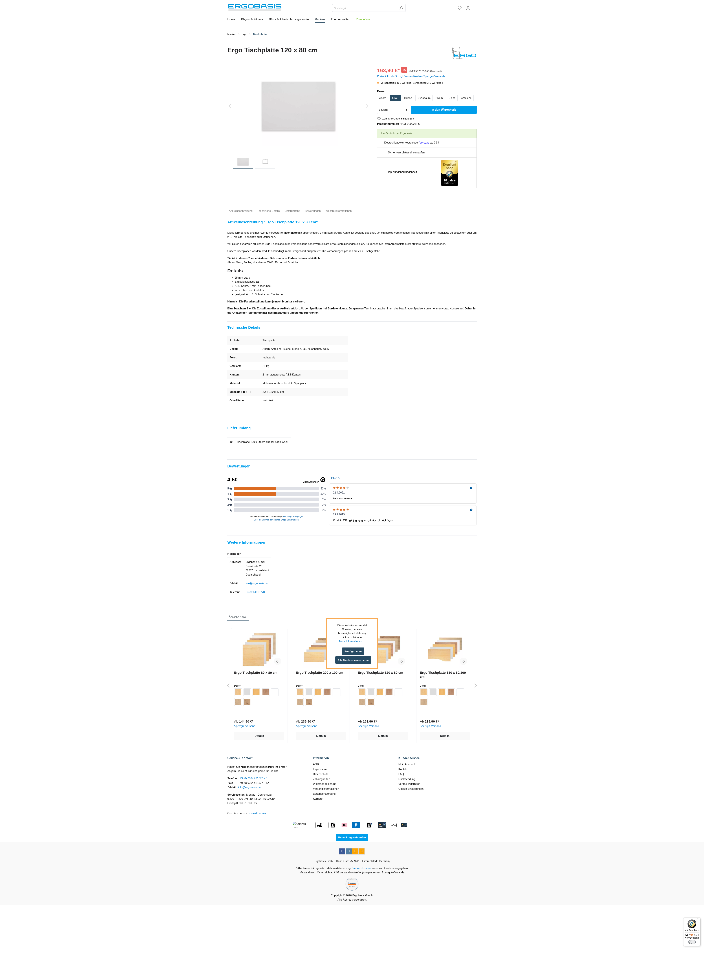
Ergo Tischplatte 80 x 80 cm (256, 672)
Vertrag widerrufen (409, 783)
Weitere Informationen (338, 210)
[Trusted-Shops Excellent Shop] (449, 172)
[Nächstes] (367, 106)
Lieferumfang (292, 210)
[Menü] (698, 919)
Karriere (317, 798)
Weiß (440, 97)
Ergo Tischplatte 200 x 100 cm (319, 672)
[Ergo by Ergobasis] (464, 52)
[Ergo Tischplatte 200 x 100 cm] (321, 649)
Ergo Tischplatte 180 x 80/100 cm (443, 675)
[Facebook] (342, 851)
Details (259, 735)
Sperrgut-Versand (244, 726)
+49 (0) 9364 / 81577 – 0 (252, 778)
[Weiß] (274, 692)
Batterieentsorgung (324, 793)
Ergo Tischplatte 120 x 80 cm (380, 672)
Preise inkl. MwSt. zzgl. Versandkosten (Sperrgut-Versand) (411, 76)
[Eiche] (238, 702)
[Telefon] (361, 851)
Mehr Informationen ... (352, 641)
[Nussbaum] (265, 692)
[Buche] (256, 692)
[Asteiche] (247, 702)
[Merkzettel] (459, 8)
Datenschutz (320, 774)
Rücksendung (406, 779)
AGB (316, 764)
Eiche (452, 97)
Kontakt (403, 769)
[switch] (692, 942)
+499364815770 (255, 592)
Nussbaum (424, 97)
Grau (395, 97)
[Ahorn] (238, 692)
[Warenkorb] (474, 6)
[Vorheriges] (230, 106)
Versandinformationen (326, 788)
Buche (408, 97)
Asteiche (466, 97)
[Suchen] (401, 8)
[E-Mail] (355, 851)
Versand (424, 142)
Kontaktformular (257, 813)
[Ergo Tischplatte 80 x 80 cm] (259, 649)
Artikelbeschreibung (240, 210)
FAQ (401, 774)
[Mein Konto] (468, 8)
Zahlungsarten (321, 779)
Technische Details (268, 210)
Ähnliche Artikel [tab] (238, 616)
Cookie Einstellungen (410, 788)
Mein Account (406, 764)
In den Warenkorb (444, 109)
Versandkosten (362, 868)
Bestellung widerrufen (352, 837)
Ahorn (382, 97)
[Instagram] (349, 851)
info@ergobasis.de (256, 583)
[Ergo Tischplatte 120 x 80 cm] (383, 649)
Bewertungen (313, 210)
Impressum (320, 769)
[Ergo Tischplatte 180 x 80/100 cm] (445, 649)
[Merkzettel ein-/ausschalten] (277, 661)
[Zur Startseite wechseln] (254, 7)
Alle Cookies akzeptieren (353, 660)
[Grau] (247, 692)
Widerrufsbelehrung (324, 783)
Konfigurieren (353, 651)
